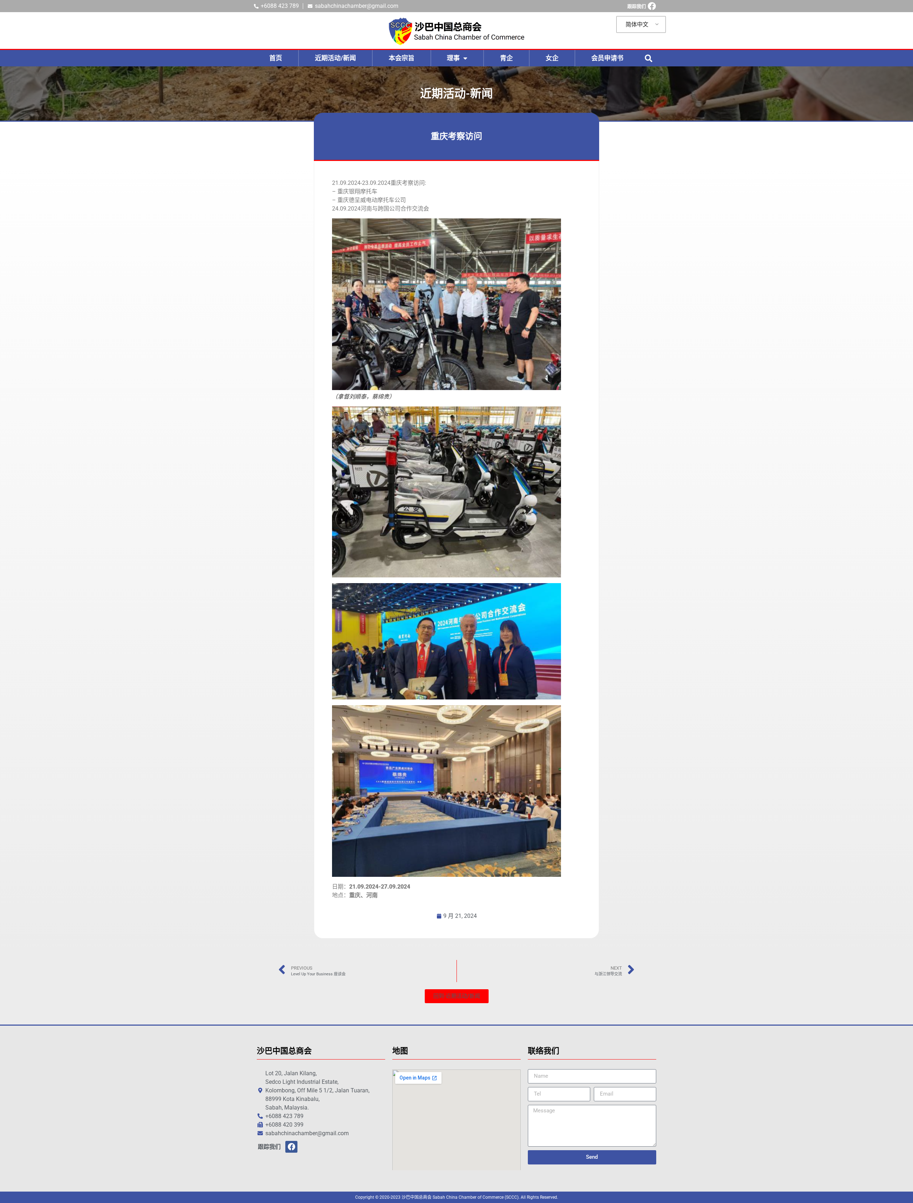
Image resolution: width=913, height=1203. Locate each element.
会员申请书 (607, 58)
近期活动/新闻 (335, 58)
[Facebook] (652, 6)
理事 (453, 58)
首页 (275, 58)
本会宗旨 (401, 58)
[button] (648, 58)
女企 (552, 58)
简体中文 (637, 24)
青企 (506, 58)
